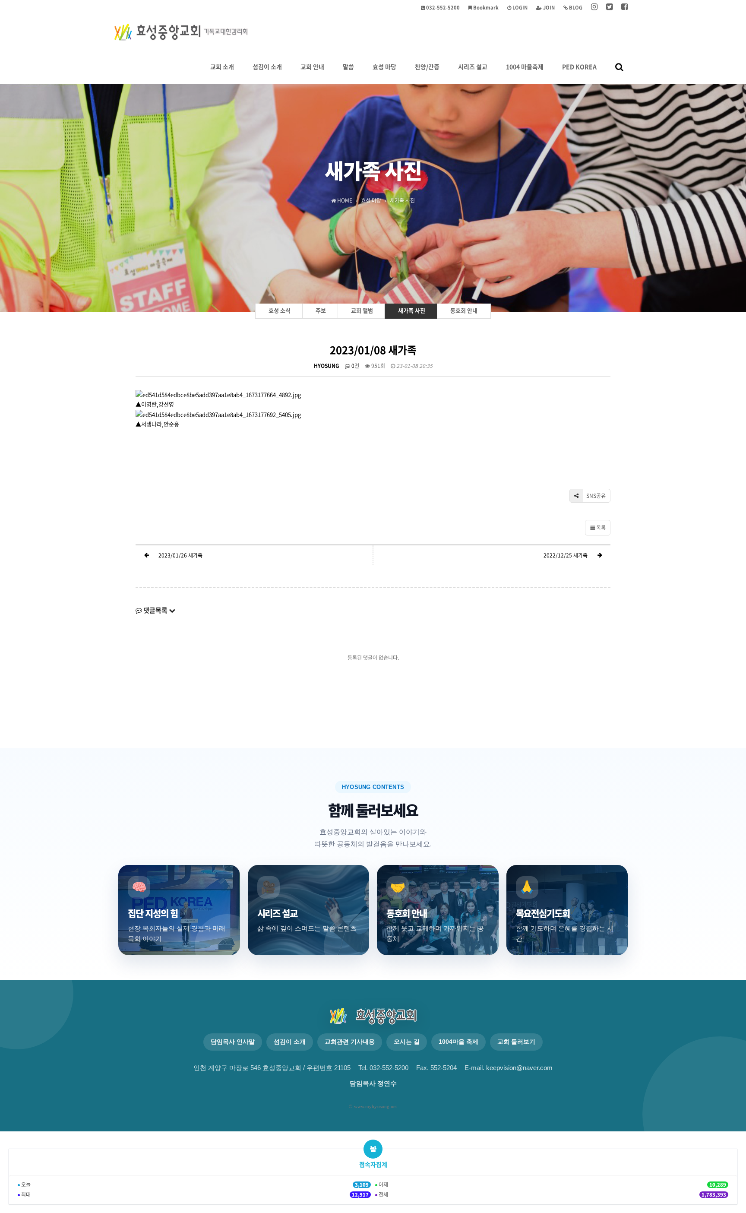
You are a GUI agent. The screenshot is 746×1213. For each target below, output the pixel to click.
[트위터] (609, 7)
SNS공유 (595, 496)
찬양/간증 (427, 66)
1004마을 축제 (458, 1041)
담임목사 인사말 (233, 1041)
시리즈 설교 (472, 66)
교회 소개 (222, 66)
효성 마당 (384, 66)
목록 (600, 528)
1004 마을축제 (525, 66)
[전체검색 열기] (619, 66)
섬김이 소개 (267, 66)
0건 (354, 366)
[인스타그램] (594, 7)
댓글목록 (155, 610)
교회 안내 (312, 66)
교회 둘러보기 (516, 1041)
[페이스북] (624, 7)
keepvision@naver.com (519, 1067)
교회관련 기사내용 (350, 1041)
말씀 (348, 66)
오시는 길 (407, 1041)
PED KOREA (579, 66)
